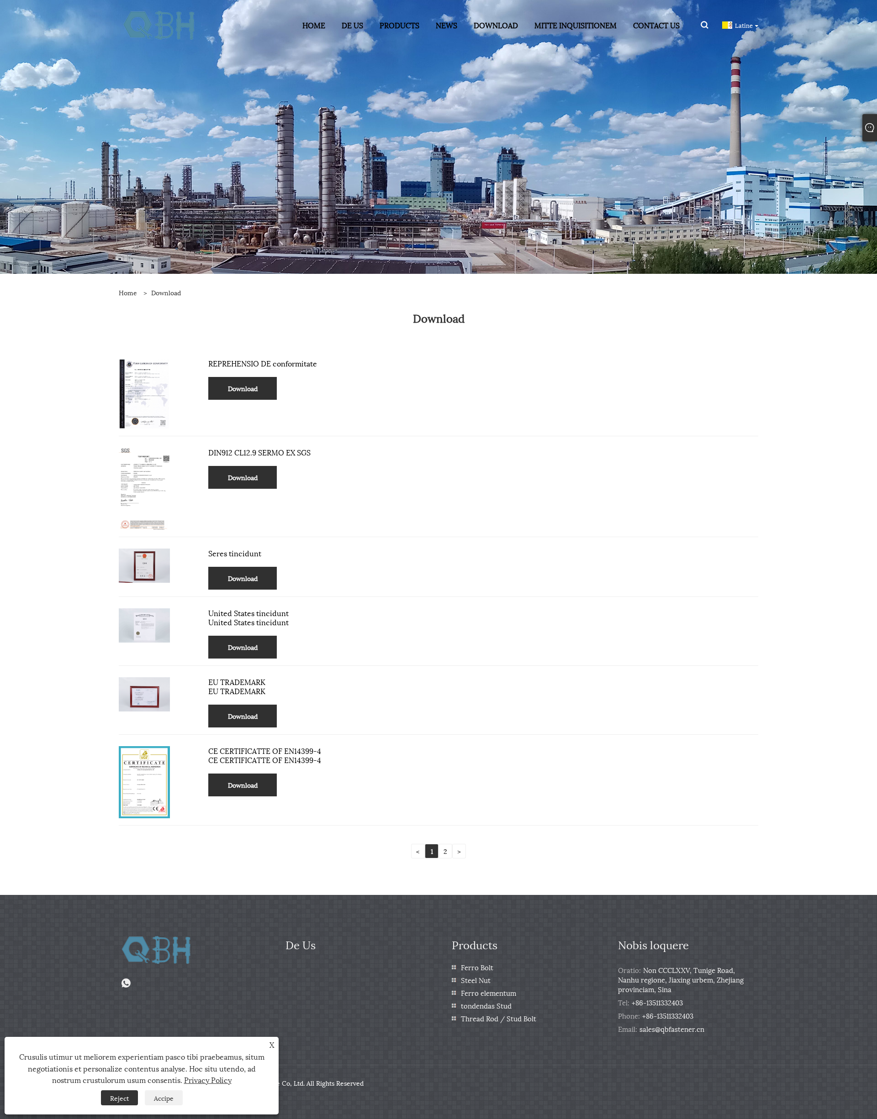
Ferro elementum (488, 992)
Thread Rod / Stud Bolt (498, 1018)
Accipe (164, 1098)
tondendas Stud (486, 1005)
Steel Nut (476, 979)
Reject (119, 1098)
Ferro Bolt (477, 967)
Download (166, 292)
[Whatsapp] (126, 983)
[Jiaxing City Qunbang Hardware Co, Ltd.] (160, 24)
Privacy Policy (208, 1079)
